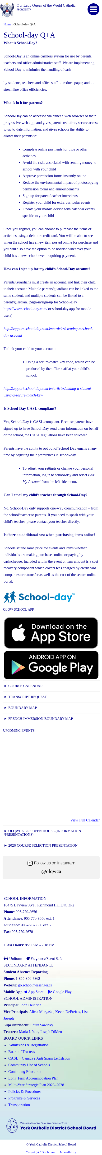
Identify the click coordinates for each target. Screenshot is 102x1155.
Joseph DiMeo (51, 1032)
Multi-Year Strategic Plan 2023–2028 (36, 1085)
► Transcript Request (25, 697)
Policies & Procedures (24, 1091)
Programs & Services (24, 1098)
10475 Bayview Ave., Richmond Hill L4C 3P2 (39, 905)
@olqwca (51, 871)
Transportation (19, 1105)
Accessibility (67, 1152)
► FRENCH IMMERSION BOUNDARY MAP (38, 719)
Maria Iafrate (28, 1032)
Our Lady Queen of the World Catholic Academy (46, 7)
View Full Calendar (85, 820)
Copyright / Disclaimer (40, 1152)
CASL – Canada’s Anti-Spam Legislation (39, 1058)
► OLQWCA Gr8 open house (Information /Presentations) (42, 832)
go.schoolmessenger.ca (35, 985)
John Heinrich (30, 1005)
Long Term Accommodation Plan (33, 1078)
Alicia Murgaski (41, 1012)
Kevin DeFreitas (67, 1012)
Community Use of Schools (29, 1065)
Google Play (62, 992)
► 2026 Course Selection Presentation (41, 845)
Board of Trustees (21, 1052)
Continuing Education (24, 1072)
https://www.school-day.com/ (25, 309)
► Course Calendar (23, 686)
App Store (35, 992)
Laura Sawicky (41, 1025)
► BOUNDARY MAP (20, 708)
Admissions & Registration (28, 1045)
